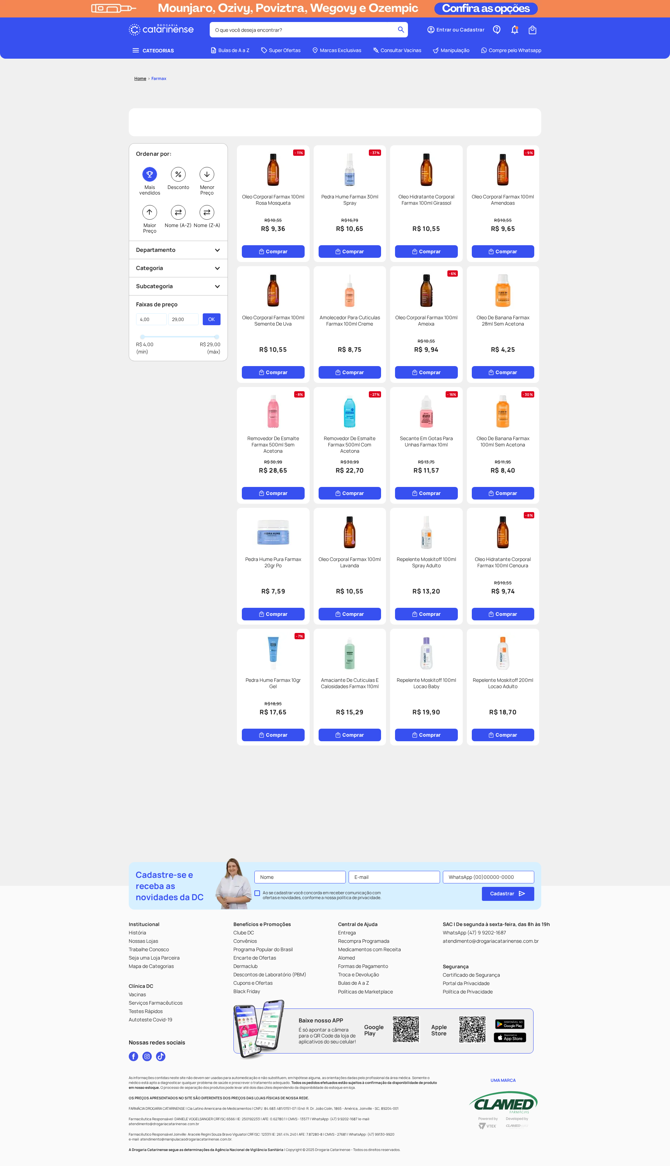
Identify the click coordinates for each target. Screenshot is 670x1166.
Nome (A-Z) (178, 225)
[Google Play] (510, 1024)
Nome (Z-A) (207, 225)
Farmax (158, 78)
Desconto (178, 187)
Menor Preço (207, 190)
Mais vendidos (149, 190)
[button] (455, 30)
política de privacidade (358, 898)
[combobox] (309, 29)
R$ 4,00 (145, 344)
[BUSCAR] (212, 319)
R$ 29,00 (210, 344)
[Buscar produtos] (401, 29)
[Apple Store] (510, 1037)
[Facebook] (133, 1056)
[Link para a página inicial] (140, 78)
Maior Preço (149, 228)
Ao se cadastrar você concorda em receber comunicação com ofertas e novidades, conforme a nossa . (322, 895)
